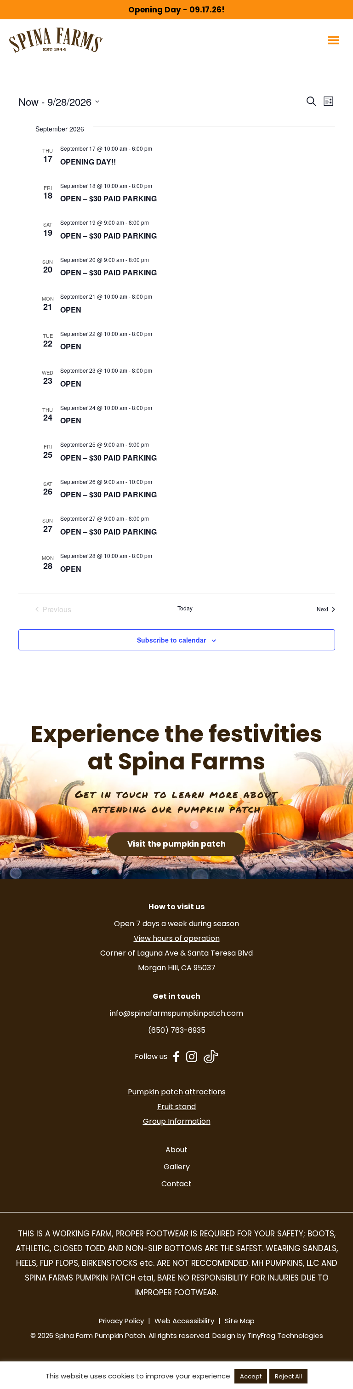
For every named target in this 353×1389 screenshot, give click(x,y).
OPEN (70, 309)
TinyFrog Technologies (285, 1335)
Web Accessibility (184, 1321)
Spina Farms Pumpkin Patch (55, 40)
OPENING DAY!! (88, 161)
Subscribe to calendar (171, 639)
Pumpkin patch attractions (177, 1092)
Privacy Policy (121, 1321)
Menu (334, 40)
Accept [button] (251, 1376)
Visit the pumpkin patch (176, 843)
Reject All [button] (288, 1376)
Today (185, 608)
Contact (176, 1183)
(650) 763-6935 (176, 1030)
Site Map (240, 1321)
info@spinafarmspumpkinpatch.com (176, 1013)
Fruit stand (176, 1106)
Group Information (177, 1121)
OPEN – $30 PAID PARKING (108, 198)
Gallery (177, 1166)
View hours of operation (177, 938)
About (176, 1149)
